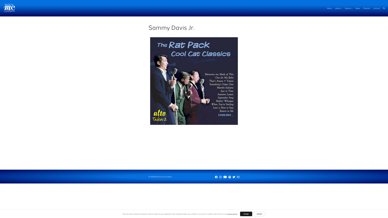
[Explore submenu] (351, 8)
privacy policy (232, 214)
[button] (384, 8)
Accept (246, 214)
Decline (259, 214)
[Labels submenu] (341, 8)
